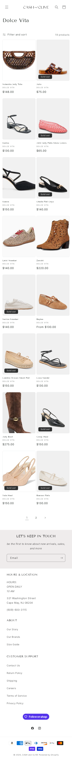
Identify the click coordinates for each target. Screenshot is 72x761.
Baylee (40, 319)
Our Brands (13, 636)
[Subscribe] (61, 558)
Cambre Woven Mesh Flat (16, 378)
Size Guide (13, 644)
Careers (11, 688)
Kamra (6, 201)
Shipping (12, 680)
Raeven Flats (43, 495)
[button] (6, 7)
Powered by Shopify (49, 755)
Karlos (6, 143)
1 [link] (27, 517)
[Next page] (45, 517)
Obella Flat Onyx (45, 201)
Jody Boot (8, 436)
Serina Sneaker (10, 319)
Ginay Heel (42, 436)
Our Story (12, 629)
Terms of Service (17, 695)
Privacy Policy (15, 703)
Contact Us (13, 665)
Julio (39, 84)
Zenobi (40, 260)
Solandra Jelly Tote (12, 84)
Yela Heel (8, 495)
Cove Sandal (43, 378)
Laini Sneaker (10, 260)
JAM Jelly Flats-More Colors (51, 143)
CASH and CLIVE (30, 755)
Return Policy (14, 673)
